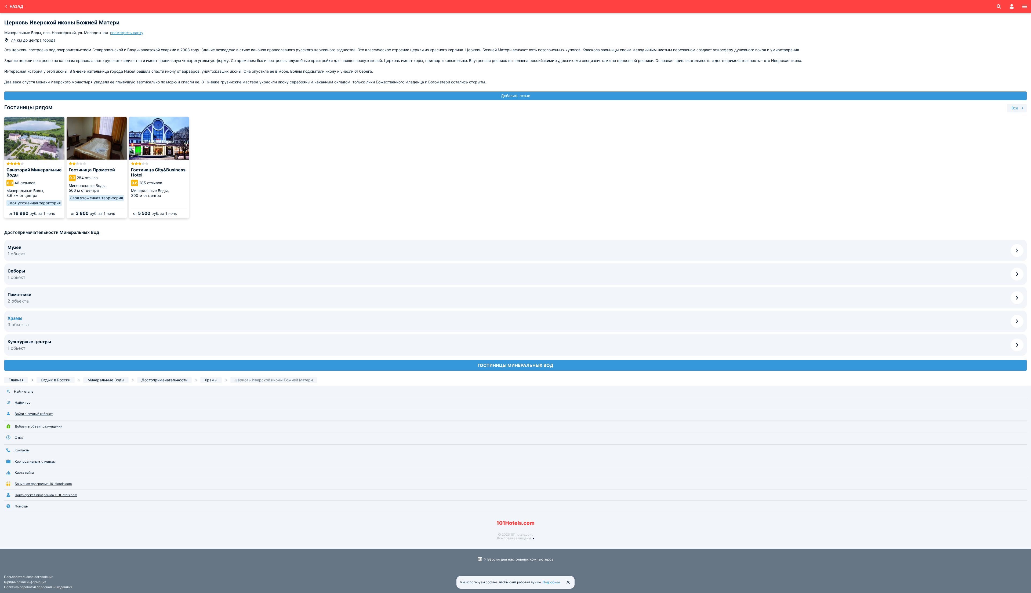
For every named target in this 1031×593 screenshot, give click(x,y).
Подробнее (551, 582)
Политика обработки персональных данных (38, 587)
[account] (1011, 6)
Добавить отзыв (515, 95)
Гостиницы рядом (28, 107)
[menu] (1024, 6)
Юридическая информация (25, 582)
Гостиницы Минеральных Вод (515, 365)
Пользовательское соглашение (28, 577)
